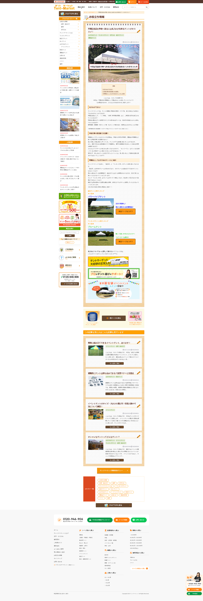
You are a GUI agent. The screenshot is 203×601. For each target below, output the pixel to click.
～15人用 (107, 585)
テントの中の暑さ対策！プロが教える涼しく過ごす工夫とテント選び (69, 179)
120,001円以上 (134, 548)
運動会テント (92, 38)
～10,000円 (133, 534)
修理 (114, 483)
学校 (106, 537)
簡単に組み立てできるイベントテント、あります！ (109, 343)
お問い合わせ (122, 2)
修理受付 (56, 539)
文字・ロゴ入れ (105, 7)
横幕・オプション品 (110, 563)
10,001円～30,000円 (136, 537)
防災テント (119, 376)
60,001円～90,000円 (136, 543)
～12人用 (107, 582)
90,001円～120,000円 (136, 545)
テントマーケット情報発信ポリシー (111, 470)
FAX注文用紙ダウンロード (101, 520)
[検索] (70, 235)
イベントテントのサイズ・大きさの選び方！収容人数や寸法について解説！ (69, 159)
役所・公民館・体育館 (111, 540)
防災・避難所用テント (85, 559)
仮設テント (82, 556)
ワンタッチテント (103, 35)
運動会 (81, 534)
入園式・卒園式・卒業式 (85, 537)
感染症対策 (124, 495)
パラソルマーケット (65, 564)
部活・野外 (82, 548)
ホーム (85, 12)
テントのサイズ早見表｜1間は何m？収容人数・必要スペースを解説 (69, 90)
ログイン (133, 2)
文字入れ (112, 35)
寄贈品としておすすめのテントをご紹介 (114, 93)
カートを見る (144, 2)
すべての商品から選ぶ (138, 568)
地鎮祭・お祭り (83, 545)
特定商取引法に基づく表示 (61, 593)
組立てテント (120, 35)
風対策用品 (108, 565)
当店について (92, 7)
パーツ (101, 498)
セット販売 (108, 568)
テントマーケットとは (105, 486)
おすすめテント (93, 12)
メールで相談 (123, 520)
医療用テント (83, 551)
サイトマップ (58, 558)
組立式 (106, 554)
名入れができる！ (108, 89)
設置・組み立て (120, 346)
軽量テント (108, 560)
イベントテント (110, 346)
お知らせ (113, 495)
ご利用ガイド (58, 542)
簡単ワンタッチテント (111, 557)
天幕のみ (132, 557)
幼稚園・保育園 (109, 535)
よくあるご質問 (59, 549)
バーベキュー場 (109, 543)
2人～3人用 (108, 577)
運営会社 (116, 7)
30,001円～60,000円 (136, 540)
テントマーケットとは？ (61, 533)
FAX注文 (195, 593)
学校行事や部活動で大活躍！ (111, 91)
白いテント (114, 489)
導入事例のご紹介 (59, 552)
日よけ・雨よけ (83, 543)
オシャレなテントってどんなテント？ (104, 437)
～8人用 (107, 580)
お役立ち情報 (103, 480)
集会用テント (83, 540)
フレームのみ (133, 560)
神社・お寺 (108, 545)
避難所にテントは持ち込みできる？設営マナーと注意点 (111, 373)
